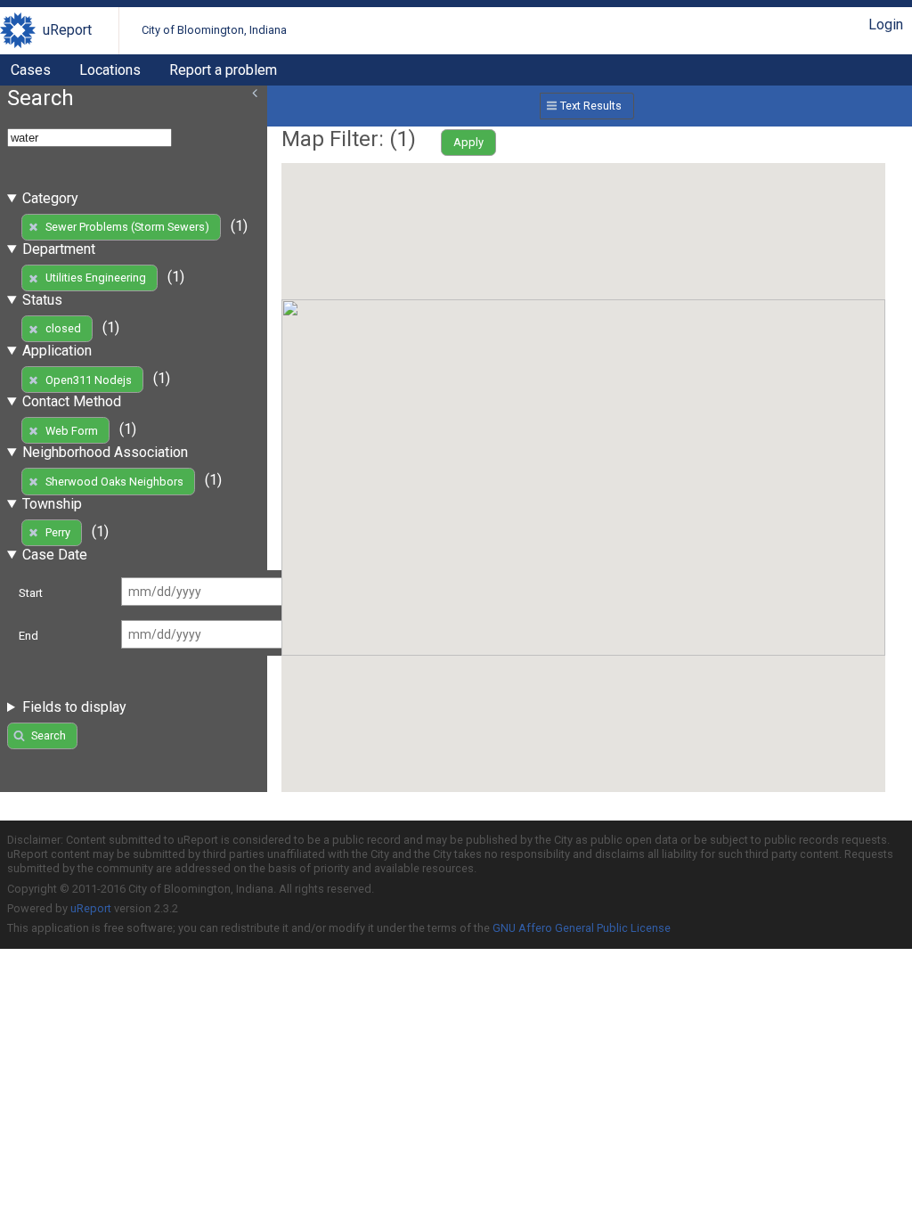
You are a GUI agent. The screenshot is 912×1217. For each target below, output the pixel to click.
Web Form (71, 430)
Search (48, 735)
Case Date (54, 554)
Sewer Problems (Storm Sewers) (127, 226)
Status (42, 299)
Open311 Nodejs (88, 380)
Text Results (591, 105)
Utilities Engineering (95, 277)
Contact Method (71, 401)
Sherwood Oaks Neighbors (114, 481)
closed (63, 328)
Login (885, 24)
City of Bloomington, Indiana (214, 30)
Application (57, 350)
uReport (67, 29)
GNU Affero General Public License (582, 928)
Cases (31, 69)
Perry (57, 532)
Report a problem (223, 69)
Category (50, 198)
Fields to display (74, 706)
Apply (468, 142)
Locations (110, 69)
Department (58, 249)
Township (52, 503)
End (28, 635)
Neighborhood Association (105, 452)
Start (31, 593)
